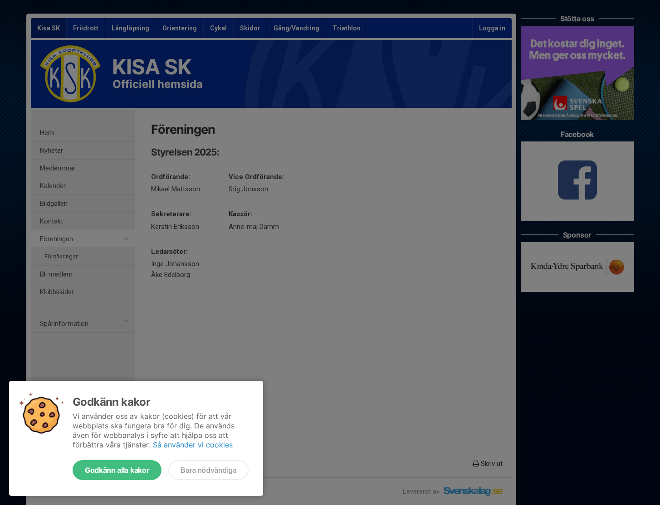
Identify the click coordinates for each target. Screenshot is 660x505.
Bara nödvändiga (208, 470)
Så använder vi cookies (193, 444)
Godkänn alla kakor (117, 470)
